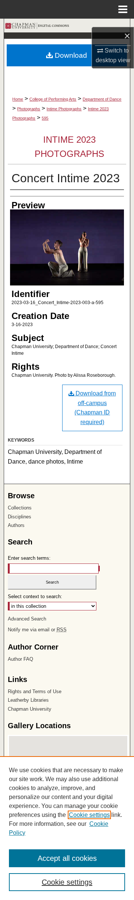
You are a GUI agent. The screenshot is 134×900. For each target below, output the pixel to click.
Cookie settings (89, 815)
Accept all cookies (67, 858)
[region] (67, 828)
